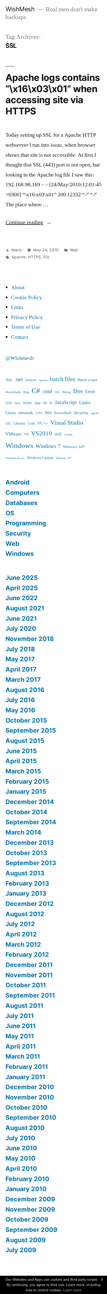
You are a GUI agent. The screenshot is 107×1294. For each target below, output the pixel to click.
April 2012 (21, 934)
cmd (47, 391)
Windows (19, 445)
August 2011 (24, 1005)
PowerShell (62, 413)
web (58, 434)
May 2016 (20, 710)
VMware (13, 434)
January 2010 (26, 1189)
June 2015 (21, 751)
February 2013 (27, 883)
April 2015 (21, 761)
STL (8, 424)
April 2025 (21, 588)
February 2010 (27, 1179)
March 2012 (23, 944)
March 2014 (23, 832)
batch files (62, 379)
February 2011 (26, 1066)
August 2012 (24, 914)
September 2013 (30, 863)
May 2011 (19, 1036)
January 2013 (25, 893)
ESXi (8, 403)
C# (36, 390)
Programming (25, 523)
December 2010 (29, 1087)
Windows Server (14, 458)
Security (81, 412)
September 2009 (31, 1229)
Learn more (72, 1290)
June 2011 (20, 1026)
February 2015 (27, 781)
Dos (78, 391)
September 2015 (30, 730)
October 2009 (26, 1219)
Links (17, 307)
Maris (16, 250)
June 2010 (21, 1148)
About (18, 287)
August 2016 (24, 690)
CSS (56, 392)
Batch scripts (88, 380)
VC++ (42, 423)
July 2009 (20, 1250)
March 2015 (23, 771)
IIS (45, 403)
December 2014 (29, 801)
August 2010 (25, 1127)
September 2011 (30, 995)
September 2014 (30, 822)
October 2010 (26, 1107)
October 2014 (26, 812)
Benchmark (13, 392)
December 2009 (30, 1199)
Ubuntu (19, 423)
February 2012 (27, 954)
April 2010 (21, 1168)
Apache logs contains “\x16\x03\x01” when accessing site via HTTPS (52, 94)
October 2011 (25, 985)
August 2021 (24, 608)
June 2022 (21, 598)
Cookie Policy (26, 297)
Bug (26, 392)
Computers (22, 492)
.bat (8, 379)
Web (74, 250)
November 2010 (29, 1097)
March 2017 (23, 679)
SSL (46, 257)
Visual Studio (67, 422)
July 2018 (20, 649)
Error (90, 392)
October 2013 (26, 853)
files (18, 403)
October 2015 (26, 720)
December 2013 (29, 842)
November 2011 (29, 975)
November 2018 (29, 638)
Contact (19, 337)
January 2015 (25, 791)
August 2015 (24, 740)
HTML (27, 403)
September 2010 (30, 1117)
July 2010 (20, 1138)
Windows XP (63, 458)
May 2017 (20, 659)
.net (18, 379)
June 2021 (21, 618)
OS (9, 513)
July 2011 (19, 1016)
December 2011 (29, 964)
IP (51, 403)
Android (30, 380)
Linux (10, 412)
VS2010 (41, 433)
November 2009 (30, 1209)
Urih (31, 423)
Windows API (73, 446)
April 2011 (20, 1046)
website (68, 434)
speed (95, 413)
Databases (21, 503)
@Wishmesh (19, 358)
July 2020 (20, 628)
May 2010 (20, 1158)
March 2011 (22, 1056)
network (25, 413)
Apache (18, 257)
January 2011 (25, 1077)
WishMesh (20, 9)
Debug (66, 392)
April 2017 (21, 669)
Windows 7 (48, 446)
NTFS (39, 413)
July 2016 (20, 700)
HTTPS (34, 257)
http (38, 403)
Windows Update (40, 457)
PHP (48, 413)
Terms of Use (25, 327)
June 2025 (21, 577)
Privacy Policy (27, 317)
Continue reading (28, 222)
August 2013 (24, 873)
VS (26, 434)
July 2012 (20, 924)
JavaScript (66, 402)
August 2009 (25, 1240)
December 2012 (29, 903)
